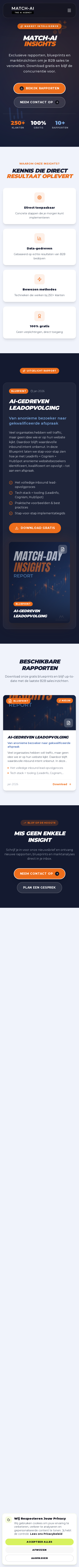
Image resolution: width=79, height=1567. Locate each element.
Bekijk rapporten (42, 88)
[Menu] (69, 10)
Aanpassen (39, 1558)
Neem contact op (36, 102)
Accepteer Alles (39, 1541)
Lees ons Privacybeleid (46, 1534)
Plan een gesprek (39, 887)
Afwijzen (39, 1550)
